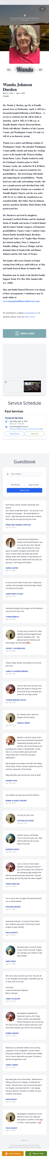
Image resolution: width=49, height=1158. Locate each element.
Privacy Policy (17, 1147)
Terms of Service (31, 1147)
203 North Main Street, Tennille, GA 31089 (26, 429)
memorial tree (32, 312)
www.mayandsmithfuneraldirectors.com (21, 301)
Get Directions (14, 434)
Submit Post (24, 490)
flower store (30, 316)
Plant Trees (34, 434)
